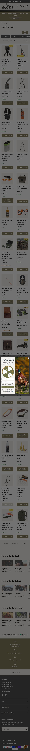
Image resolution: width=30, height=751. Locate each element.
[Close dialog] (28, 358)
